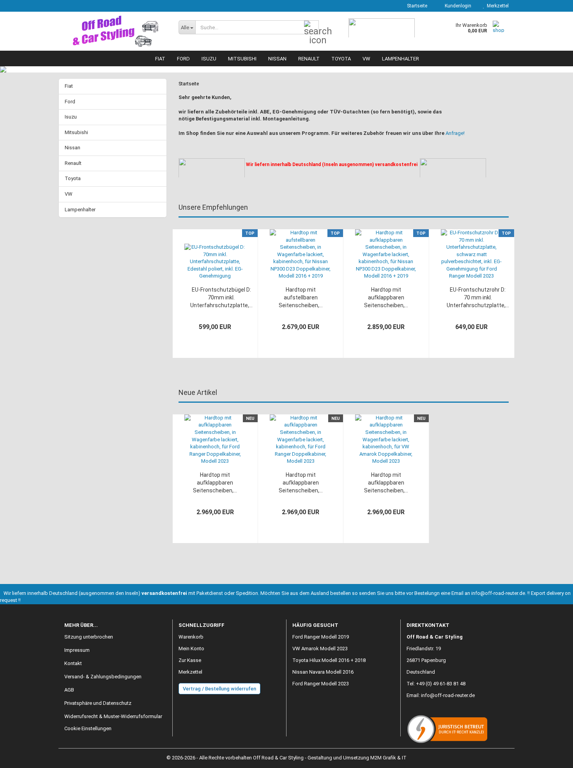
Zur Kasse (190, 660)
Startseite (416, 6)
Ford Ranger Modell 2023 (320, 684)
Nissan (277, 59)
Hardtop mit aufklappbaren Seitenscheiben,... (386, 297)
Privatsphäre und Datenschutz (97, 703)
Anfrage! (455, 133)
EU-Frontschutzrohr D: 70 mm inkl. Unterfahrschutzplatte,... (478, 297)
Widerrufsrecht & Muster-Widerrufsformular (113, 716)
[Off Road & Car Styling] (115, 31)
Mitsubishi (242, 59)
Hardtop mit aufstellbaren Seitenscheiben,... (301, 297)
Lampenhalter (400, 59)
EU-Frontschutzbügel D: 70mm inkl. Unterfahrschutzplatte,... (221, 297)
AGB (69, 690)
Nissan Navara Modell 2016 (323, 672)
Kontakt (73, 663)
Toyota (341, 59)
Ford (183, 59)
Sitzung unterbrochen (88, 637)
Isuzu (209, 59)
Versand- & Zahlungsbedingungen (102, 677)
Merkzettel (497, 6)
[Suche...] (311, 28)
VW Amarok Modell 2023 (320, 648)
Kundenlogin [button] (456, 6)
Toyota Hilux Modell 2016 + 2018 (329, 660)
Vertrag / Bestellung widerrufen (219, 689)
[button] (161, 299)
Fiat (160, 59)
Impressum (77, 650)
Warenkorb (191, 637)
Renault (309, 59)
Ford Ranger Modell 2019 (320, 637)
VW (366, 59)
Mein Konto (191, 648)
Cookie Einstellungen (87, 728)
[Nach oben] (551, 756)
